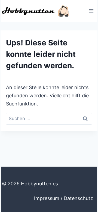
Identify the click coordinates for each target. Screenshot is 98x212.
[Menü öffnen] (91, 11)
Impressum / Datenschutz (63, 198)
